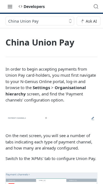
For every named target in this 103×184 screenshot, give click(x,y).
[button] (51, 118)
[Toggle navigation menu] (9, 6)
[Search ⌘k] (95, 6)
